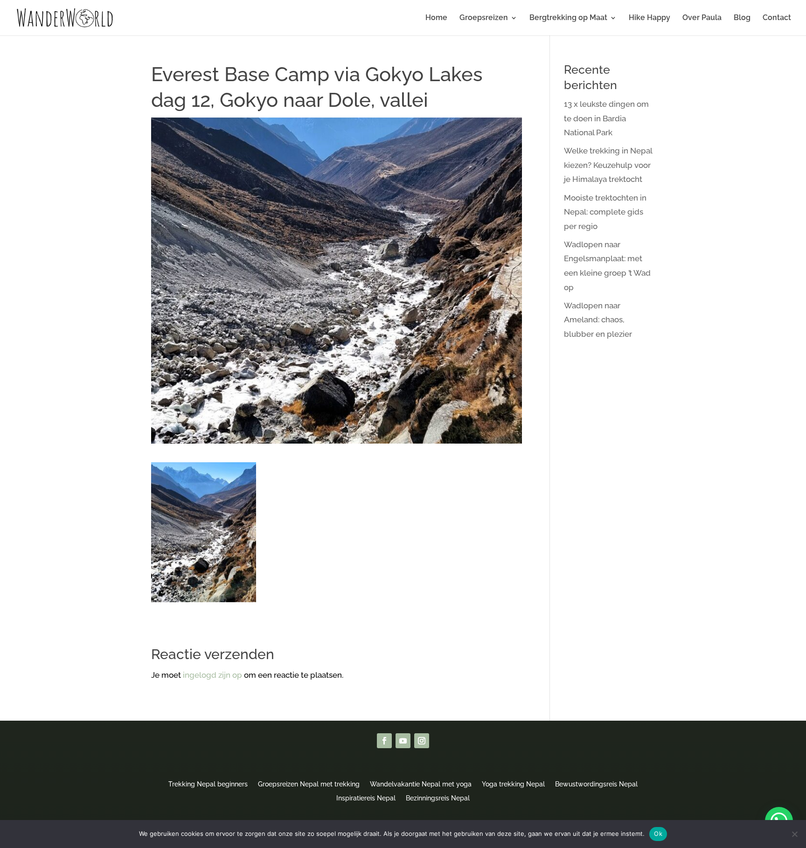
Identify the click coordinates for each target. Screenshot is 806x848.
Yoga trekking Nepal (513, 783)
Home (436, 18)
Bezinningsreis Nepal (438, 797)
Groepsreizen (483, 18)
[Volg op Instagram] (421, 740)
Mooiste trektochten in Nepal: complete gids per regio (605, 212)
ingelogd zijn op (212, 675)
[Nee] (794, 834)
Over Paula (702, 18)
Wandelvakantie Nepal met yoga (421, 783)
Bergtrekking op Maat (568, 18)
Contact (777, 18)
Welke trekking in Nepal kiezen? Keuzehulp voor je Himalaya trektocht (608, 165)
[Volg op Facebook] (384, 740)
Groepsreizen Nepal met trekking (309, 783)
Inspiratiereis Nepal (366, 797)
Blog (742, 18)
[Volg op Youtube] (403, 740)
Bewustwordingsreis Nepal (596, 783)
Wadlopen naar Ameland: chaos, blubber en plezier (598, 320)
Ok (658, 833)
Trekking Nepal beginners (208, 783)
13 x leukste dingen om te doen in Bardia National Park (606, 118)
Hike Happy (649, 18)
